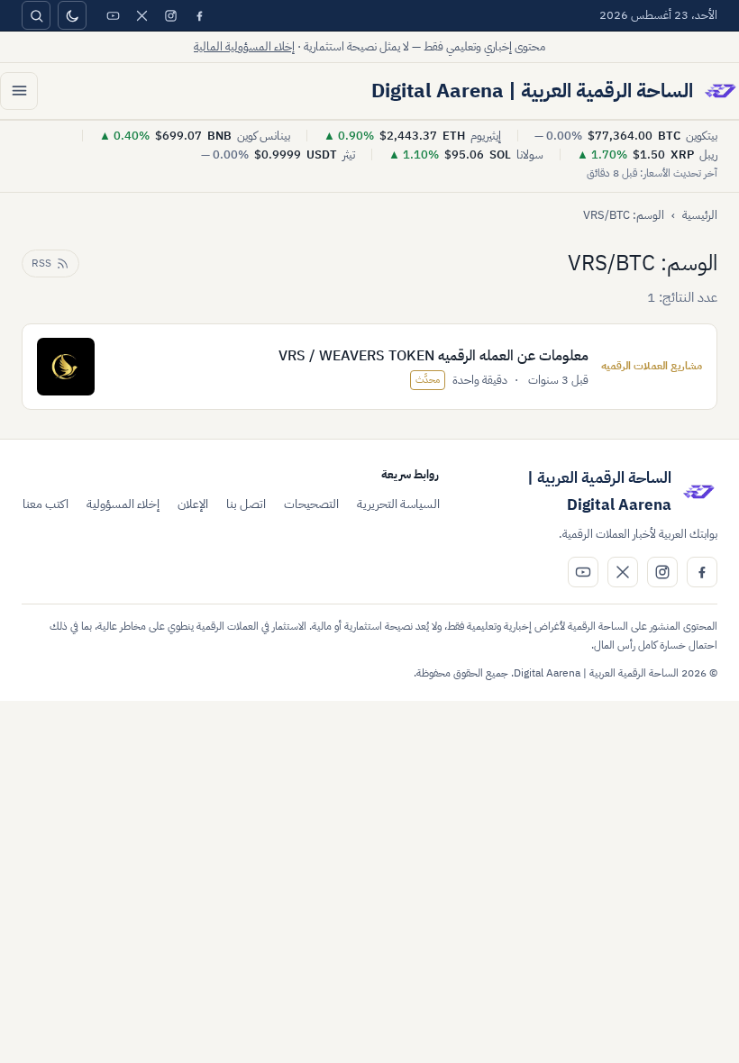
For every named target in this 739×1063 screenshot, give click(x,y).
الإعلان (193, 504)
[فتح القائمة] (19, 91)
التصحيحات (311, 504)
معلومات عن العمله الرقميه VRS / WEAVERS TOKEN (433, 356)
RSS (41, 263)
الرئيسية (699, 214)
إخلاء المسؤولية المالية (244, 46)
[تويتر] (141, 15)
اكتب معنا (45, 504)
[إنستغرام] (170, 15)
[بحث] (36, 15)
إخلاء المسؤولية (123, 504)
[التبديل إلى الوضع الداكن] (72, 15)
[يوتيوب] (112, 15)
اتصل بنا (246, 504)
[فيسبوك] (199, 15)
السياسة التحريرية (398, 504)
